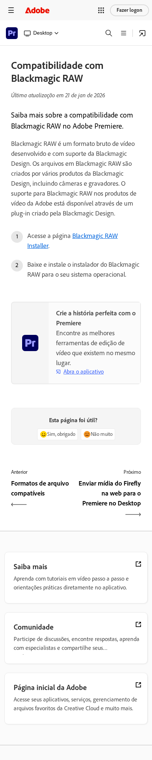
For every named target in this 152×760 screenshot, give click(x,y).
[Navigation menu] (11, 10)
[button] (101, 10)
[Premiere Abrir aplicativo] (142, 33)
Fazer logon (129, 10)
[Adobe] (37, 10)
